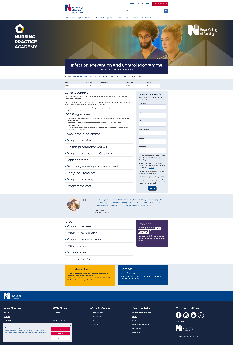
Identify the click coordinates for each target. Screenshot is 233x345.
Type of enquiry (144, 129)
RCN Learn (117, 18)
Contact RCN (180, 322)
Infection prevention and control (149, 227)
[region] (37, 332)
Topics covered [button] (77, 159)
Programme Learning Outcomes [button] (90, 153)
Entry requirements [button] (80, 173)
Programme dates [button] (79, 179)
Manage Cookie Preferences (141, 313)
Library (126, 18)
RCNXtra (7, 316)
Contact (131, 4)
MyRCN (151, 167)
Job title (141, 138)
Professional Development (103, 18)
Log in (148, 4)
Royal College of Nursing (79, 76)
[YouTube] (194, 315)
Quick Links (140, 4)
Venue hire (93, 325)
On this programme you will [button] (87, 146)
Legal (134, 320)
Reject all (60, 333)
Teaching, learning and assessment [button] (92, 166)
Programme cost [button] (78, 185)
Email (140, 121)
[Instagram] (187, 315)
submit (166, 11)
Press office (136, 332)
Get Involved (135, 18)
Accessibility (136, 328)
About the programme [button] (83, 133)
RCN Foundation (58, 321)
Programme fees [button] (78, 226)
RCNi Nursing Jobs (95, 313)
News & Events (155, 18)
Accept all (60, 329)
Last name (142, 112)
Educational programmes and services (116, 76)
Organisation (143, 147)
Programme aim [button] (78, 140)
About (164, 18)
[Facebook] (179, 315)
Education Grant (79, 269)
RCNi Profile (8, 320)
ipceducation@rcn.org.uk (129, 273)
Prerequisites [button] (76, 245)
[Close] (70, 325)
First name (142, 103)
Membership (70, 18)
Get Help (145, 18)
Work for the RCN (95, 317)
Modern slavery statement (141, 324)
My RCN (6, 313)
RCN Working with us (96, 321)
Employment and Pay (84, 18)
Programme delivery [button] (81, 232)
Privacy (134, 316)
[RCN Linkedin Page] (201, 315)
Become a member (160, 3)
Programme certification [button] (84, 239)
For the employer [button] (79, 258)
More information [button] (79, 252)
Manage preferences (60, 338)
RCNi (54, 317)
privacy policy (158, 179)
